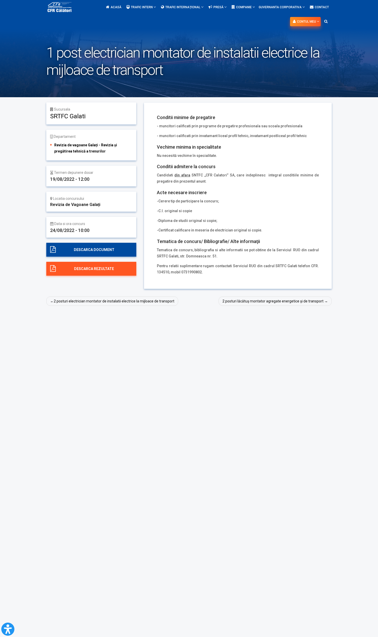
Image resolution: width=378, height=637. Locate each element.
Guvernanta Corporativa (280, 7)
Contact (322, 7)
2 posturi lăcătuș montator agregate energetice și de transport (272, 301)
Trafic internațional (183, 7)
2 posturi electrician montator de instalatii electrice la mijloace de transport (114, 301)
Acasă (116, 7)
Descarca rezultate (94, 269)
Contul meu (307, 21)
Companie (244, 7)
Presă (218, 7)
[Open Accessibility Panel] (7, 629)
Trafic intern (142, 7)
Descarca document (94, 250)
